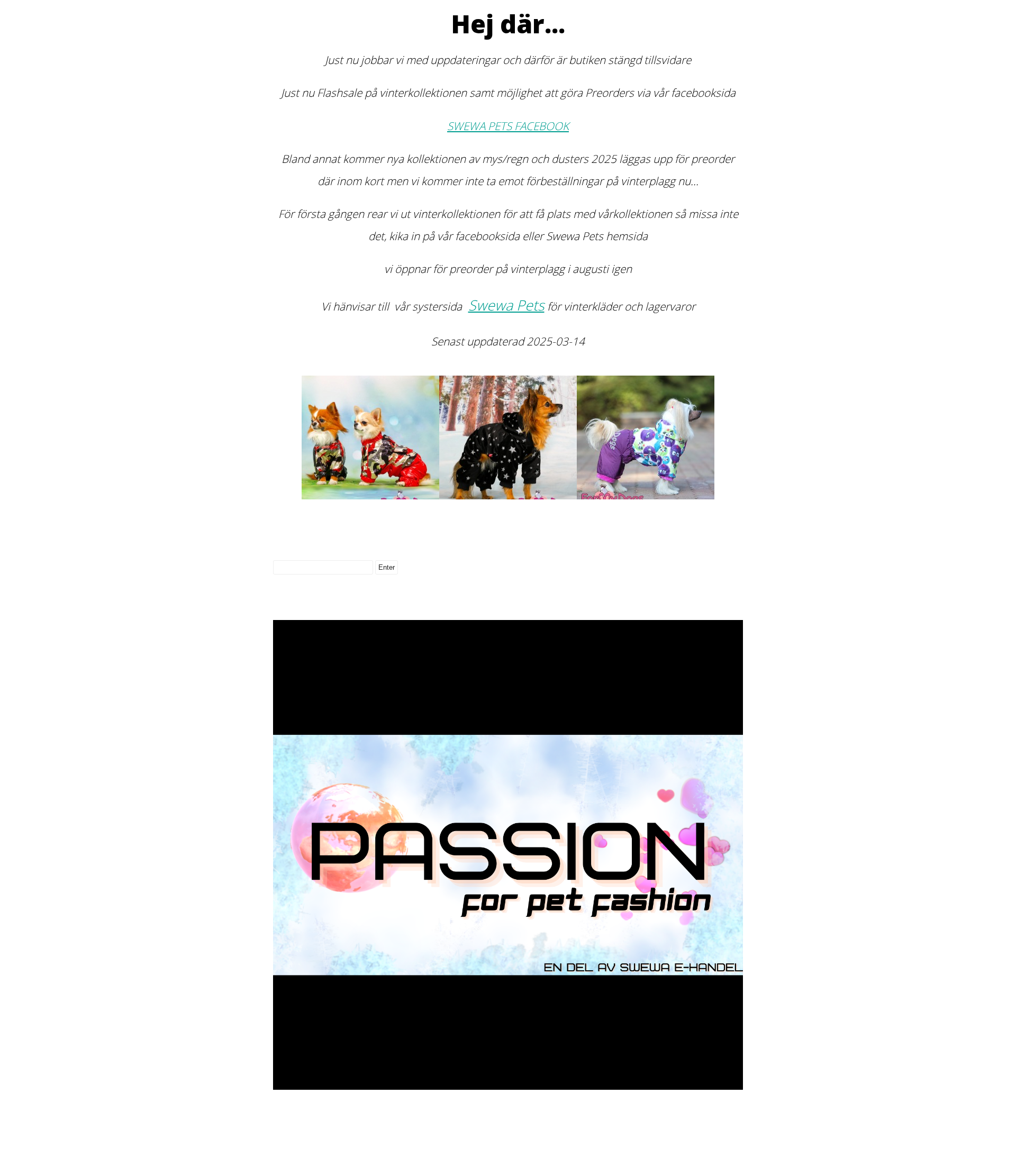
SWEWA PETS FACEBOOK (508, 125)
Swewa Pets (506, 305)
